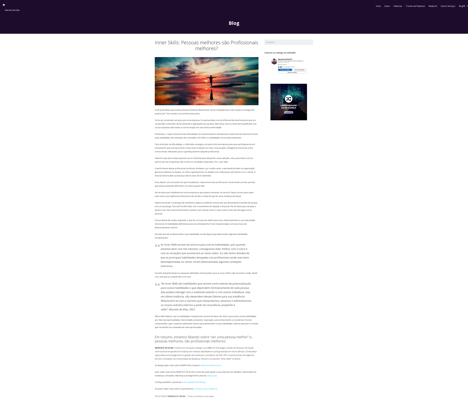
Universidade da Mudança (193, 382)
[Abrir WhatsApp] (462, 396)
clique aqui (212, 375)
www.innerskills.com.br (210, 365)
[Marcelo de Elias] (186, 6)
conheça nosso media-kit (205, 388)
